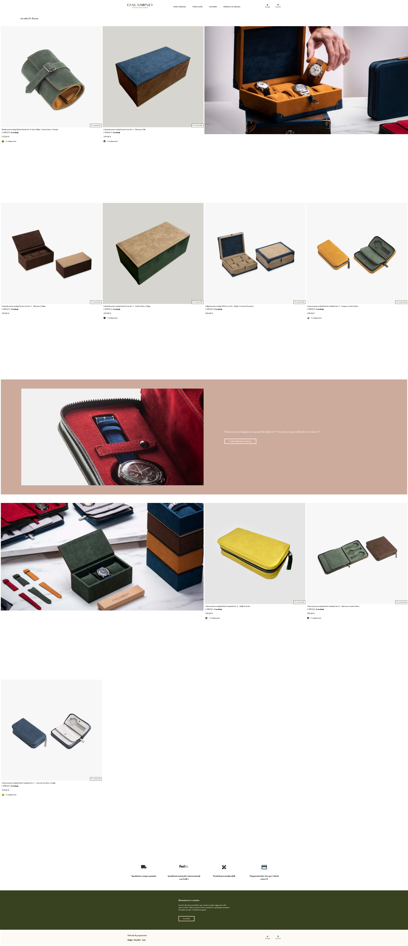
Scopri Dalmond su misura (240, 441)
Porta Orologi (179, 7)
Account (267, 7)
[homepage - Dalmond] (140, 6)
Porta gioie (198, 7)
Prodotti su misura (231, 7)
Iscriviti (186, 919)
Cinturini (213, 7)
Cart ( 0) (278, 7)
